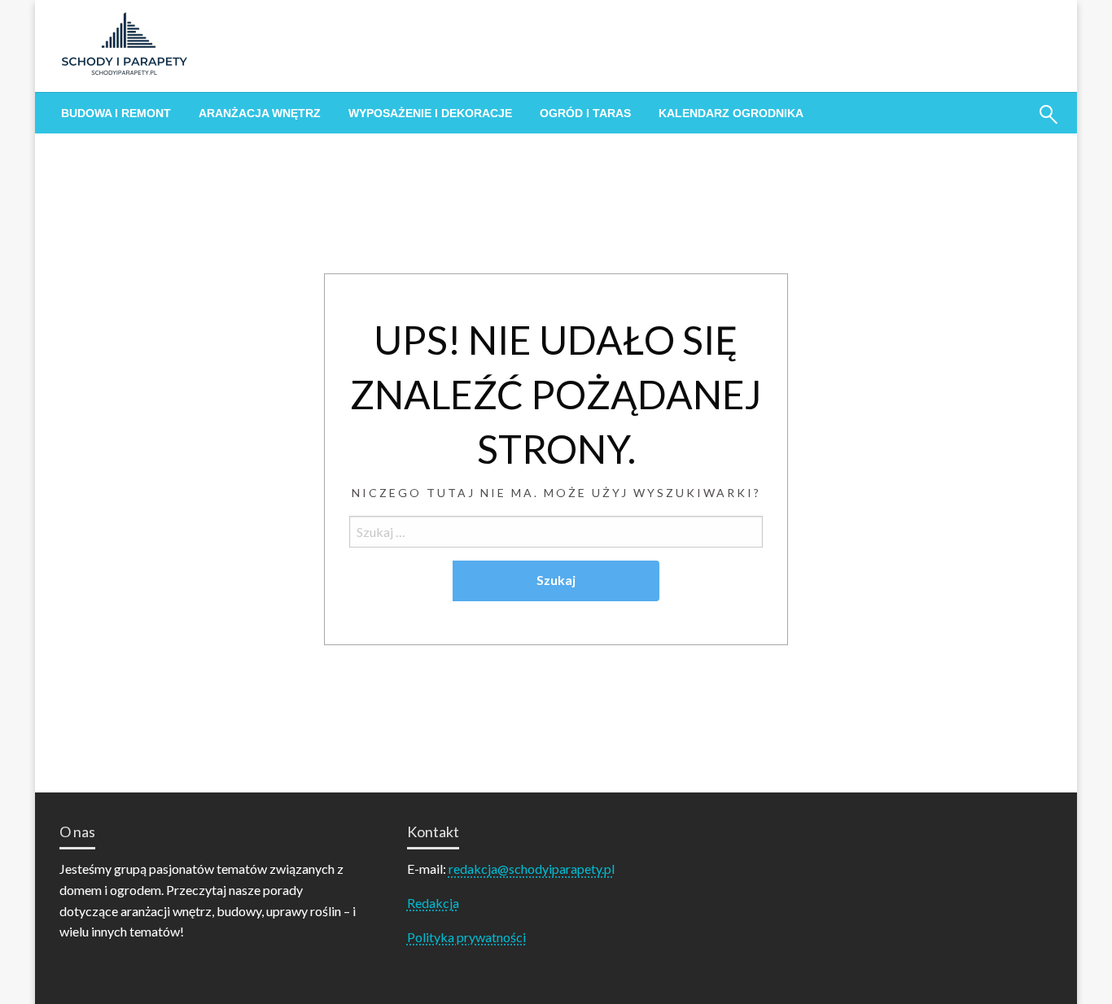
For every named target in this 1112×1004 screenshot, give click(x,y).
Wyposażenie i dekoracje (430, 113)
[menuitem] (116, 113)
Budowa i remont (116, 113)
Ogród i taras (585, 113)
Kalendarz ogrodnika (731, 113)
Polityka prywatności (466, 937)
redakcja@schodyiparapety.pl (532, 868)
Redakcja (433, 902)
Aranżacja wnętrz (260, 113)
